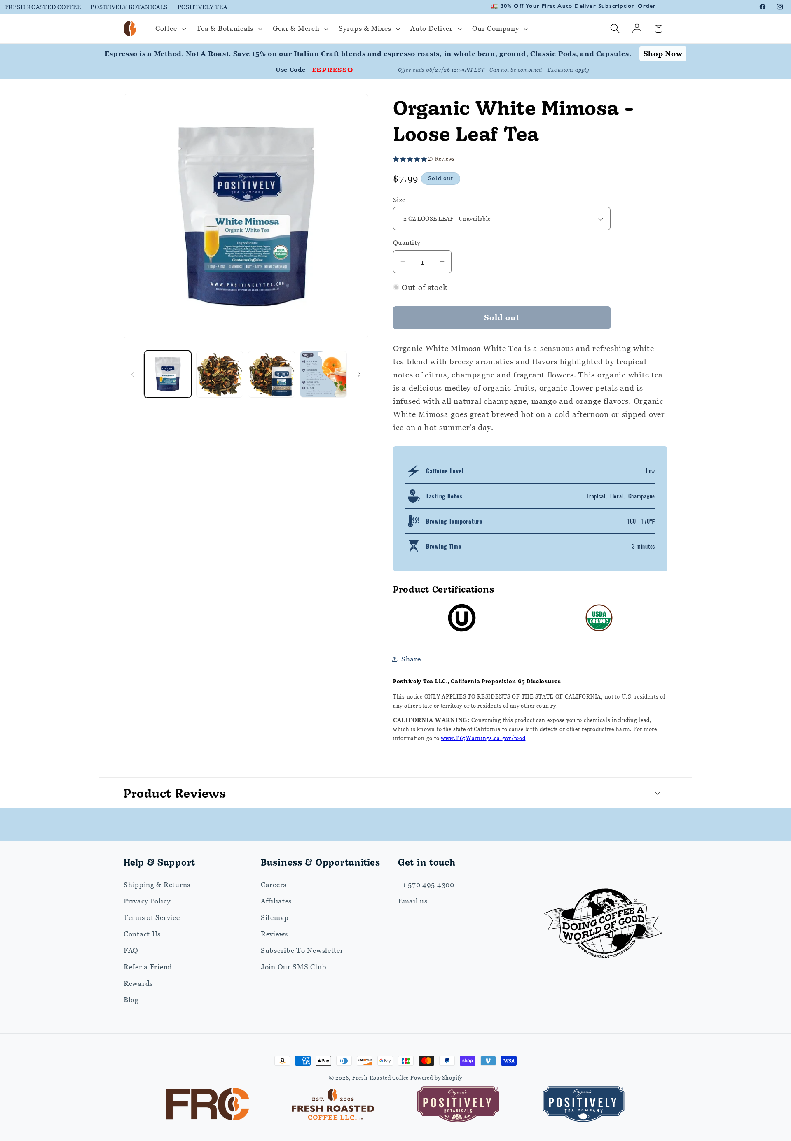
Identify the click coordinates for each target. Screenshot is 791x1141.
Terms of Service (152, 917)
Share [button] (411, 659)
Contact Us (142, 934)
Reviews (274, 934)
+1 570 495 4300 (426, 884)
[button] (170, 29)
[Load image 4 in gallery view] (219, 374)
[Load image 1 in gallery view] (167, 374)
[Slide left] (133, 374)
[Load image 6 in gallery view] (323, 374)
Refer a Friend (148, 967)
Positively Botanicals (129, 6)
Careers (273, 884)
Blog (131, 1000)
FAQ (131, 950)
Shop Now (663, 53)
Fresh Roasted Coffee (43, 6)
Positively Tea (202, 6)
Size (399, 199)
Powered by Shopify (436, 1077)
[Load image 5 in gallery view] (271, 374)
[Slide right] (359, 374)
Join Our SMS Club (293, 967)
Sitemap (275, 917)
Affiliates (276, 901)
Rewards (138, 983)
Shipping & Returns (157, 884)
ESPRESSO (332, 69)
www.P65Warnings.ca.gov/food (483, 738)
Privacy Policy (147, 901)
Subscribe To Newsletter (302, 950)
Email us (413, 901)
